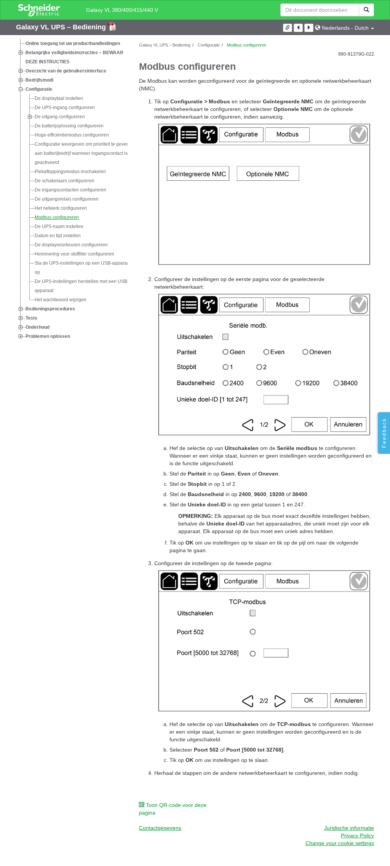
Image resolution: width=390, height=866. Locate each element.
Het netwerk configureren (61, 208)
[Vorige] (298, 28)
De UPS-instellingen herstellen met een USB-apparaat (82, 286)
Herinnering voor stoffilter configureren (74, 254)
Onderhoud (38, 327)
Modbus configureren (57, 217)
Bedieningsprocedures (50, 309)
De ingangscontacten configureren (70, 190)
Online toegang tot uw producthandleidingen (73, 43)
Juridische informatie (349, 828)
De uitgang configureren (60, 116)
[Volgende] (308, 28)
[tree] (72, 190)
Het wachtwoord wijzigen (60, 299)
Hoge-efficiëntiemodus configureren (72, 135)
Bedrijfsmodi (39, 80)
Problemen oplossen (48, 336)
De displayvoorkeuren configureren (71, 244)
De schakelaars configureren (64, 180)
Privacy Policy (357, 835)
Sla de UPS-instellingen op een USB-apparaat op (83, 267)
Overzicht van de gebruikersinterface (66, 71)
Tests (31, 318)
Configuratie (39, 89)
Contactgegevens (160, 828)
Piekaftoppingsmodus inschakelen (70, 171)
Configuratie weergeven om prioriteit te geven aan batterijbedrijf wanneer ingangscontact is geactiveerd (82, 153)
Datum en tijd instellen (58, 235)
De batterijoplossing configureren (69, 126)
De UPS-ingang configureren (65, 107)
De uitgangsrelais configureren (67, 199)
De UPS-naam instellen (59, 226)
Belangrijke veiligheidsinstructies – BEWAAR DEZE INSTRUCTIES (74, 57)
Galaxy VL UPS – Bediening (62, 27)
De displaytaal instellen (59, 98)
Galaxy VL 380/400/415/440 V (122, 10)
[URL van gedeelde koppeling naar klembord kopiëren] (287, 28)
